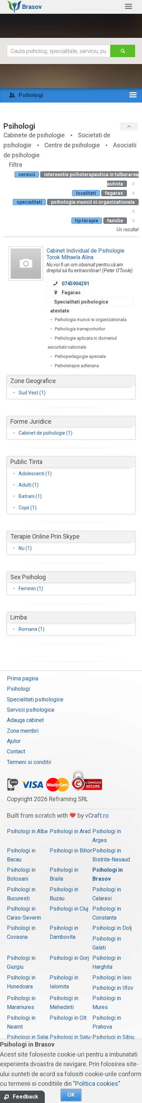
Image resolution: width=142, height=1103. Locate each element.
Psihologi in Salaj (27, 1037)
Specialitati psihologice (35, 699)
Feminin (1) (31, 588)
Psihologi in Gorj (69, 958)
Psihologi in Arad (70, 831)
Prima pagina (22, 678)
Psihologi (18, 689)
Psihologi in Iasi (111, 977)
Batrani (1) (30, 496)
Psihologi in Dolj (112, 928)
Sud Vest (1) (32, 392)
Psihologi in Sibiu (113, 1037)
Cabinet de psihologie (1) (45, 433)
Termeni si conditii (29, 762)
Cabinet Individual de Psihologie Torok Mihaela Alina (85, 253)
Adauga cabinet (25, 720)
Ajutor (14, 741)
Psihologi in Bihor (71, 850)
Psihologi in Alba (27, 831)
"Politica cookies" (96, 1083)
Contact (16, 751)
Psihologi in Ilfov (112, 988)
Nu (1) (25, 548)
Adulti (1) (29, 485)
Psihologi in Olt (68, 1018)
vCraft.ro (97, 815)
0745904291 (75, 283)
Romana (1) (31, 629)
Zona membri (23, 731)
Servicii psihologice (30, 710)
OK (71, 1095)
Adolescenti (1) (35, 473)
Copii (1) (28, 507)
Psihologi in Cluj (69, 908)
